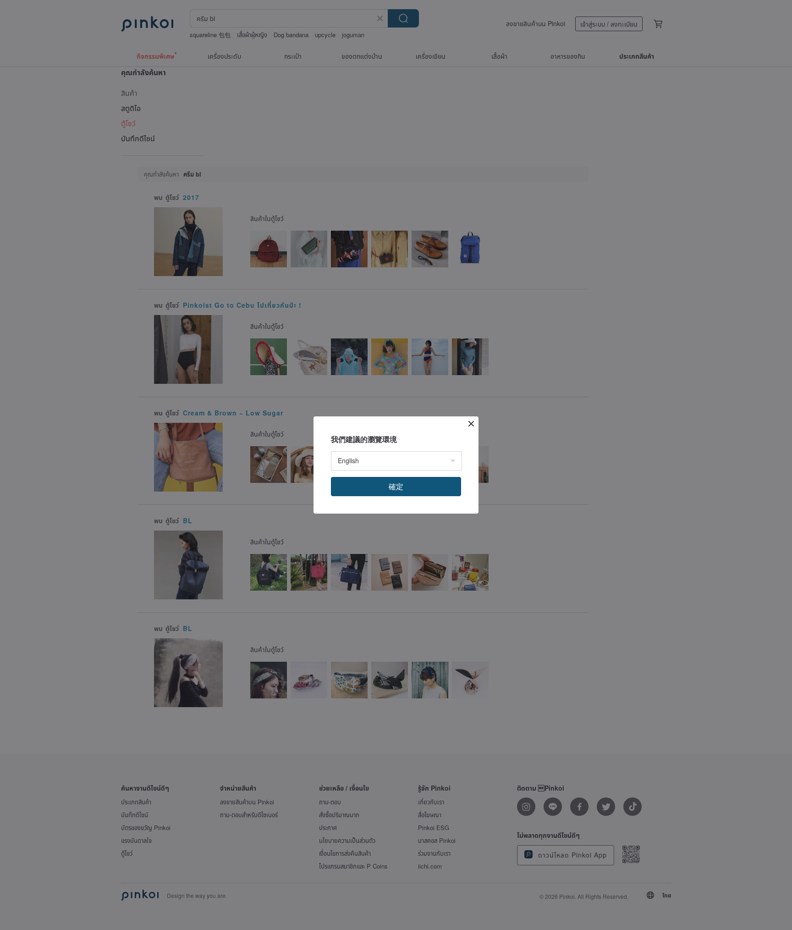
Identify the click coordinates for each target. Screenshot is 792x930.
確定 (396, 486)
